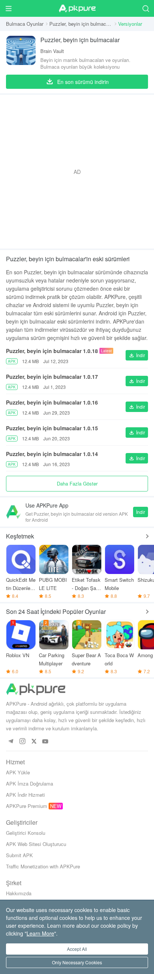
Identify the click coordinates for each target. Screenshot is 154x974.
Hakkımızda (18, 893)
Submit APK (19, 855)
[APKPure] (77, 8)
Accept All (77, 949)
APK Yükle (18, 772)
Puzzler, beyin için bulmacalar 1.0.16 (52, 402)
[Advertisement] (77, 172)
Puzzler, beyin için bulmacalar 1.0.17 (52, 376)
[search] (145, 8)
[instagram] (22, 741)
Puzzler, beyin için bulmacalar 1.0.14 (52, 454)
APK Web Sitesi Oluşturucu (36, 843)
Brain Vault (52, 50)
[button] (137, 355)
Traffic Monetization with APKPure (43, 866)
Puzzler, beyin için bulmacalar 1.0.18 (52, 351)
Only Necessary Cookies (77, 962)
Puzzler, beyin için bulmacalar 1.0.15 (52, 428)
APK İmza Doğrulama (29, 783)
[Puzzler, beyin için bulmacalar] (21, 52)
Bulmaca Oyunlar (24, 23)
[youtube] (45, 741)
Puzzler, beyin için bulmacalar (80, 23)
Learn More (40, 933)
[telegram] (10, 741)
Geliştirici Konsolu (25, 832)
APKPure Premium (26, 805)
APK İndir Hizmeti (25, 794)
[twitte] (33, 741)
